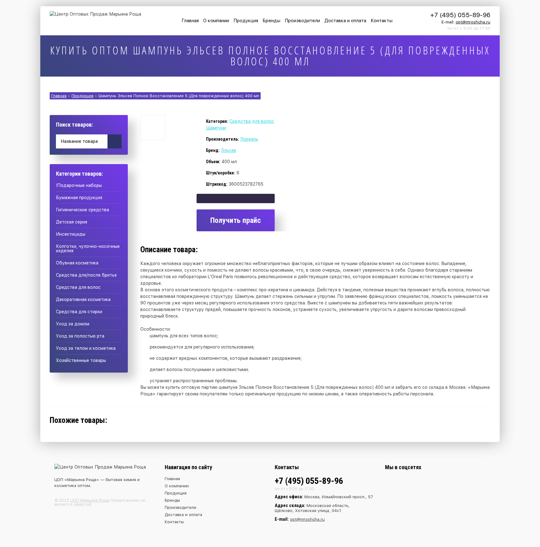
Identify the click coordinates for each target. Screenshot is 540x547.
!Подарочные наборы (79, 185)
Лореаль (249, 139)
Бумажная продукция (79, 197)
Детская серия (71, 221)
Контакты (381, 20)
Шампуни (216, 127)
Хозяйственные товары (81, 360)
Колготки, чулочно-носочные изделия (88, 248)
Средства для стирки (79, 311)
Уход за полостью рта (80, 336)
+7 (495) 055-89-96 (460, 15)
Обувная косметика (77, 262)
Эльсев (228, 150)
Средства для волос (78, 287)
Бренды (271, 20)
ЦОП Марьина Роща (89, 500)
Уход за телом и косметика (86, 348)
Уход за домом (72, 323)
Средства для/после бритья (86, 275)
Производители (302, 20)
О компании (216, 20)
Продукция (245, 20)
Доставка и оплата (345, 20)
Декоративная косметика (83, 299)
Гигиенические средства (82, 209)
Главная (190, 20)
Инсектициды (70, 234)
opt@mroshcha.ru (473, 22)
